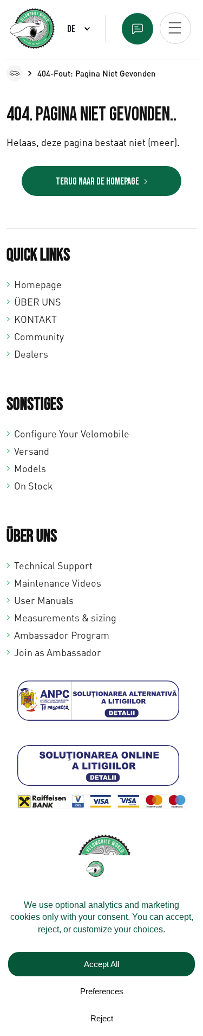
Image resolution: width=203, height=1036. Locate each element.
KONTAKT (35, 319)
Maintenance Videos (57, 583)
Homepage (38, 284)
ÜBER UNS (37, 302)
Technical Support (53, 565)
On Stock (33, 486)
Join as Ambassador (57, 652)
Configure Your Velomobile (71, 434)
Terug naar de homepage (97, 181)
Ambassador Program (61, 635)
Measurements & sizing (65, 618)
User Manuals (44, 600)
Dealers (31, 354)
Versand (31, 451)
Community (39, 336)
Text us (137, 29)
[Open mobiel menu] (175, 28)
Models (30, 468)
